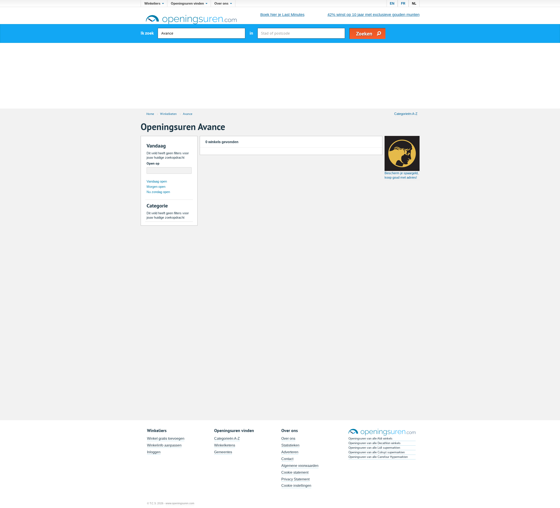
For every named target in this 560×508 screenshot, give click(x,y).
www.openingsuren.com (180, 503)
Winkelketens (224, 445)
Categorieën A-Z (405, 114)
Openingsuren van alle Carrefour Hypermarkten (378, 457)
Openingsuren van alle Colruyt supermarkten (376, 452)
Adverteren (289, 452)
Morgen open (156, 186)
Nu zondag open (158, 192)
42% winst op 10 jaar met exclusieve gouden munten (373, 14)
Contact (287, 459)
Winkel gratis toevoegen (165, 438)
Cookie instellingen (296, 485)
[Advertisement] (280, 75)
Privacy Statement (295, 479)
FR (403, 3)
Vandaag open (157, 181)
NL (414, 3)
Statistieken (290, 445)
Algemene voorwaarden (299, 466)
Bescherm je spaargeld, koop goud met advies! (401, 175)
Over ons (288, 438)
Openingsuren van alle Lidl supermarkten (374, 447)
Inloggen (154, 452)
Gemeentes (223, 452)
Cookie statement (294, 472)
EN (392, 3)
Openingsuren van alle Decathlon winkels (374, 443)
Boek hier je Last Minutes (282, 14)
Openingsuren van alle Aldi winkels (370, 438)
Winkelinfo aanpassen (164, 445)
